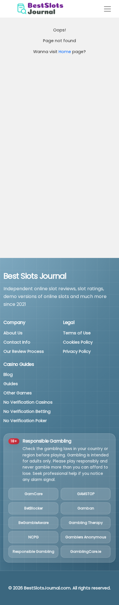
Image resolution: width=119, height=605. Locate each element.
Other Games (17, 393)
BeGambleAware (33, 522)
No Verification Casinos (28, 402)
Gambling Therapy (86, 522)
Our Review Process (23, 351)
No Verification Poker (25, 421)
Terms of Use (77, 333)
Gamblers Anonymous (85, 537)
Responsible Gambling (33, 551)
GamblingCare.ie (85, 551)
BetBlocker (33, 508)
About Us (13, 333)
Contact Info (16, 342)
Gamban (85, 508)
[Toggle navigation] (107, 9)
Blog (8, 374)
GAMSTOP (85, 493)
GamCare (33, 493)
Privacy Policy (77, 351)
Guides (10, 384)
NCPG (33, 537)
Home (65, 52)
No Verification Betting (27, 411)
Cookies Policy (78, 342)
